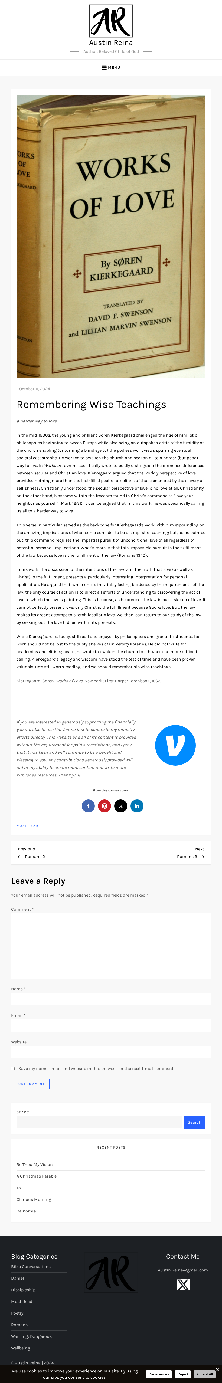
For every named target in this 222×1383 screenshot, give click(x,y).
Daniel (17, 1278)
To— (20, 1187)
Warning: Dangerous (31, 1336)
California (26, 1211)
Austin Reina (111, 42)
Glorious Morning (34, 1199)
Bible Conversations (31, 1266)
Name (18, 988)
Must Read (27, 826)
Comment (22, 909)
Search (24, 1112)
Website (19, 1041)
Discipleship (23, 1289)
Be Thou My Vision (35, 1164)
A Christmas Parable (37, 1176)
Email (18, 1015)
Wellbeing (20, 1348)
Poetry (17, 1313)
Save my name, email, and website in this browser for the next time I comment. (96, 1068)
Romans (19, 1324)
